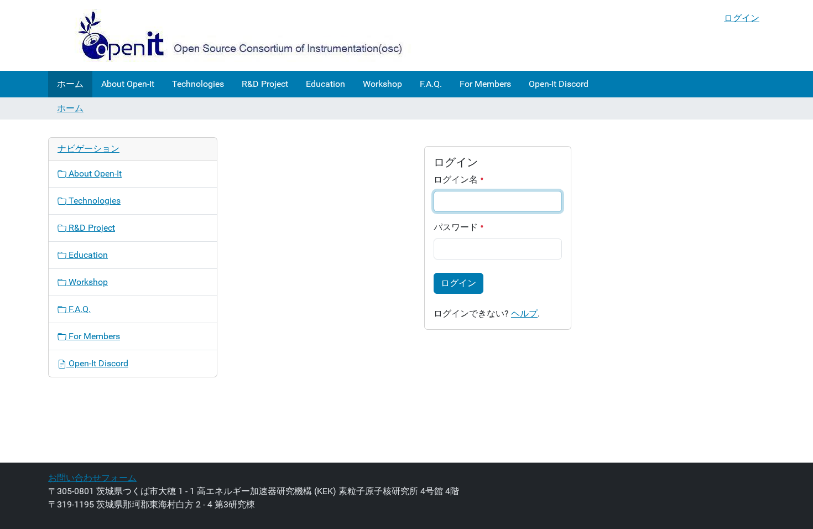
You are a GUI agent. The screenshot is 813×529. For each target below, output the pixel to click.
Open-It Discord (558, 84)
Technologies (198, 84)
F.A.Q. (431, 84)
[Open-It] (230, 35)
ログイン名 (457, 179)
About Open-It (127, 84)
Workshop (382, 84)
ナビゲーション (88, 148)
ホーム (70, 84)
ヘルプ (524, 313)
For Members (485, 84)
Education (325, 84)
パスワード (457, 227)
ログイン (741, 18)
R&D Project (265, 84)
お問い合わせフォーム (92, 478)
